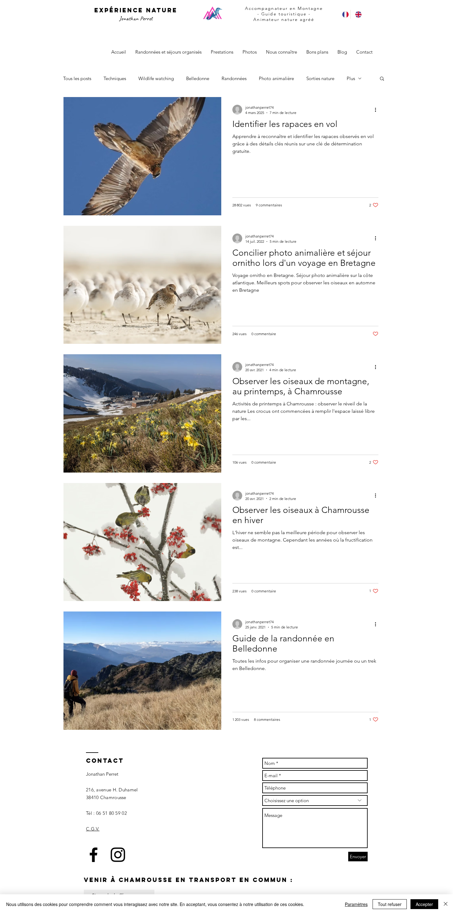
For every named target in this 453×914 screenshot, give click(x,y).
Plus (351, 78)
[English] (356, 14)
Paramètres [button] (356, 904)
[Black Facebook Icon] (93, 854)
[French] (344, 14)
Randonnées (234, 78)
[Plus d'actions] (377, 109)
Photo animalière (276, 78)
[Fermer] (445, 904)
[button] (382, 79)
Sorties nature (320, 78)
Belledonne (197, 78)
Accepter (424, 904)
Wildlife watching (156, 78)
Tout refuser (390, 904)
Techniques (115, 78)
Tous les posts (77, 78)
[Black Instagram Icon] (118, 854)
